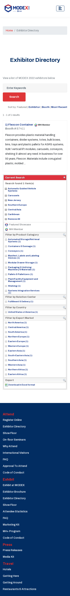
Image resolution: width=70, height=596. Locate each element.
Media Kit (8, 556)
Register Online (12, 420)
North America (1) (17, 322)
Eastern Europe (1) (18, 341)
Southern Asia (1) (17, 360)
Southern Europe (17, 205)
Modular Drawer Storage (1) (23, 262)
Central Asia (14, 209)
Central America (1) (18, 327)
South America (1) (17, 332)
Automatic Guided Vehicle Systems (22, 189)
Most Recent (59, 107)
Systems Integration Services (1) (24, 291)
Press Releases (12, 550)
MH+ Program (11, 531)
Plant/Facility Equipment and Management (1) (23, 280)
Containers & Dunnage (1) (21, 246)
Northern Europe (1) (18, 336)
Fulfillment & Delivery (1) (20, 301)
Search (14, 96)
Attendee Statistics (15, 511)
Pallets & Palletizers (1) (20, 274)
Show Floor (10, 433)
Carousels (13, 195)
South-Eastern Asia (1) (20, 355)
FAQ (5, 459)
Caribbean (13, 214)
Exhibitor (34, 107)
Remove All (14, 219)
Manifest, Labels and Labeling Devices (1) (23, 256)
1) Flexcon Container (19, 124)
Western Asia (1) (16, 365)
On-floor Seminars (14, 439)
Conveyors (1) (15, 251)
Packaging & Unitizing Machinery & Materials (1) (21, 268)
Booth (45, 107)
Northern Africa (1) (18, 369)
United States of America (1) (23, 312)
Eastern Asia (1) (16, 351)
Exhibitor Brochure (14, 491)
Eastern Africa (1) (17, 374)
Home (9, 30)
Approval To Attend (15, 466)
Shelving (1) (14, 286)
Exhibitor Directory (14, 426)
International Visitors (16, 452)
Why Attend (10, 446)
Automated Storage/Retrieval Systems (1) (23, 240)
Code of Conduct (13, 472)
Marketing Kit (11, 524)
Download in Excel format (21, 385)
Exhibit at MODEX (14, 485)
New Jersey (14, 200)
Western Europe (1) (18, 346)
